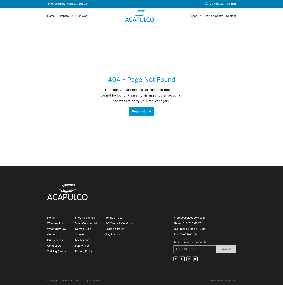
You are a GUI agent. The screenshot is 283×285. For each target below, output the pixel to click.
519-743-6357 (192, 223)
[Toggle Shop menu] (199, 16)
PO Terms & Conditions (120, 223)
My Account (216, 3)
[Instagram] (182, 259)
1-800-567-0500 (196, 228)
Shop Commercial (86, 223)
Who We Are (55, 223)
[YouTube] (195, 259)
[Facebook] (175, 259)
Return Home (141, 111)
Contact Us (54, 245)
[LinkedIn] (188, 259)
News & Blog (83, 228)
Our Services (55, 240)
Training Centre (213, 15)
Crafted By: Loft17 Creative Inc (220, 280)
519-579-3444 (189, 234)
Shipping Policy (115, 228)
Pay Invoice (113, 234)
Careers (79, 234)
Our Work (82, 15)
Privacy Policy (84, 251)
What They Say (56, 228)
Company (63, 15)
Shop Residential (85, 217)
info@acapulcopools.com (189, 217)
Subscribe (226, 249)
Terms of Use (114, 217)
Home (51, 15)
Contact (231, 15)
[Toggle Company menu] (71, 16)
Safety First (82, 245)
